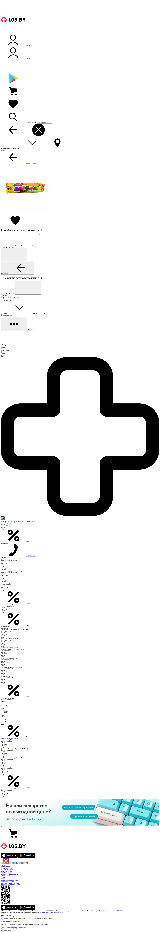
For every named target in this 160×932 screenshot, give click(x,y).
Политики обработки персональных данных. (51, 912)
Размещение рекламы (7, 868)
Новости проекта (5, 866)
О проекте (3, 865)
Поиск (6, 28)
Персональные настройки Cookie (10, 883)
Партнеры (3, 878)
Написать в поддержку (7, 881)
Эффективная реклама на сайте (9, 647)
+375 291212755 (118, 910)
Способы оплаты (5, 875)
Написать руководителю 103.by (10, 880)
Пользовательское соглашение (9, 874)
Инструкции (7, 31)
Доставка (3, 872)
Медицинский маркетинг (8, 869)
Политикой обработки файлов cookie (16, 927)
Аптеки (6, 30)
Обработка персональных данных (10, 884)
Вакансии (3, 877)
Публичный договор (6, 871)
